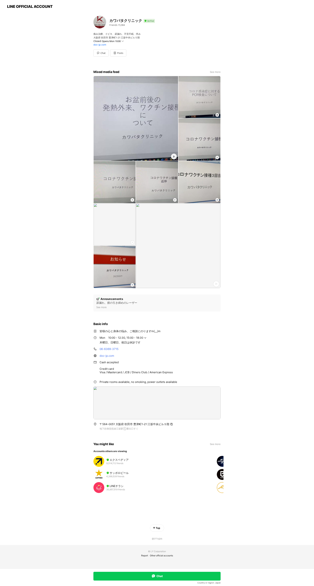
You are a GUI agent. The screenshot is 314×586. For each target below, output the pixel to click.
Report (144, 555)
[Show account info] (149, 21)
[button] (118, 53)
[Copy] (171, 424)
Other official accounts (161, 555)
